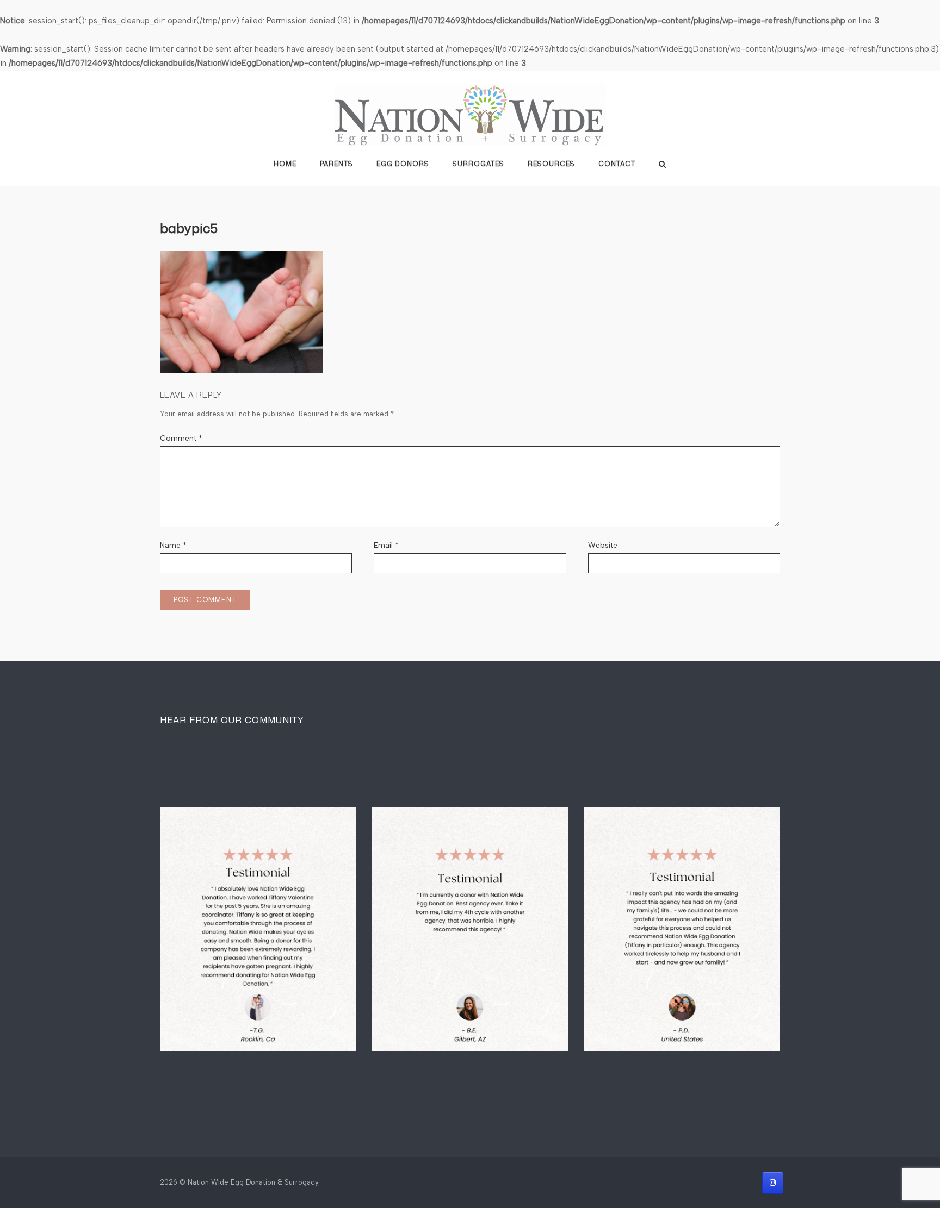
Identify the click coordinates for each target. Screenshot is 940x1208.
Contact (616, 163)
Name (173, 545)
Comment (181, 438)
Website (602, 545)
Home (285, 163)
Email (386, 545)
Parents (336, 163)
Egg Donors (402, 163)
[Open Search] (662, 164)
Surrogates (478, 163)
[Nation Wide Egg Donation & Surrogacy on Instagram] (772, 1183)
